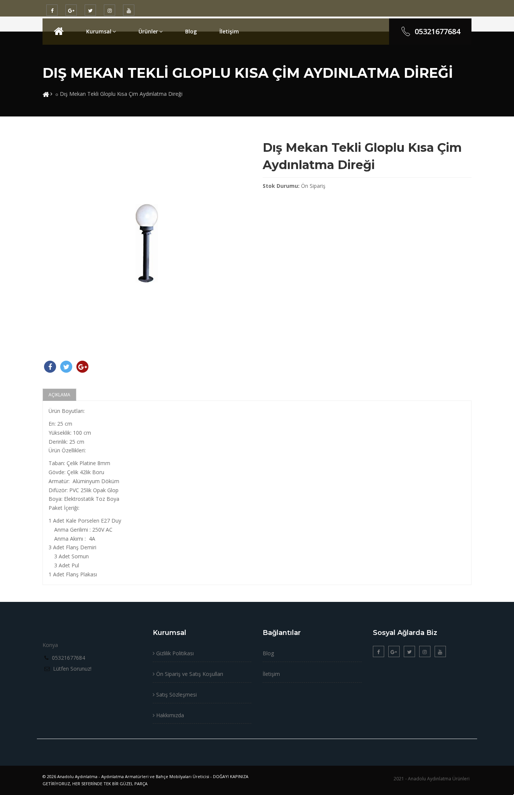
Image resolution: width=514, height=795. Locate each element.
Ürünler (148, 31)
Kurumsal (98, 31)
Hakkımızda (169, 715)
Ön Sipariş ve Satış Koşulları (189, 673)
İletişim (229, 31)
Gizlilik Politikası (174, 653)
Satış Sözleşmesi (176, 694)
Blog (191, 31)
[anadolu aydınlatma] (59, 31)
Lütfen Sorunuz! (72, 668)
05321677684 (437, 31)
